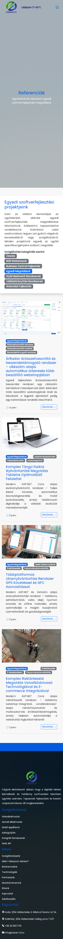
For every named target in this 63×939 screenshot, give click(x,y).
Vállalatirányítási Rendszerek (24, 281)
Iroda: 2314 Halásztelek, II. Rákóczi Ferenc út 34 (30, 912)
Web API (6, 843)
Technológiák (9, 872)
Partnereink (8, 877)
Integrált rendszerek (13, 838)
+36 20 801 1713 (12, 925)
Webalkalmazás (11, 816)
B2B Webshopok (16, 261)
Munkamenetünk (11, 882)
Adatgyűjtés (9, 832)
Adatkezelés (9, 899)
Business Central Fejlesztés (23, 266)
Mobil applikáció (11, 827)
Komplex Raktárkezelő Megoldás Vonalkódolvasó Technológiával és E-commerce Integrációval (29, 684)
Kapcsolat (7, 893)
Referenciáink (9, 866)
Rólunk (5, 888)
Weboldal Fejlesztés (18, 286)
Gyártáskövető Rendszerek (23, 276)
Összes (10, 256)
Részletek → (49, 407)
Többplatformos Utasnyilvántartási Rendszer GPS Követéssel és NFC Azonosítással (30, 580)
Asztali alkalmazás (12, 822)
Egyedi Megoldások (18, 271)
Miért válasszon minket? (15, 861)
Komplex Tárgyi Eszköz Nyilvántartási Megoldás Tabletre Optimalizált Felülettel (27, 472)
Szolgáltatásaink (11, 856)
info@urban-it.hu (14, 932)
